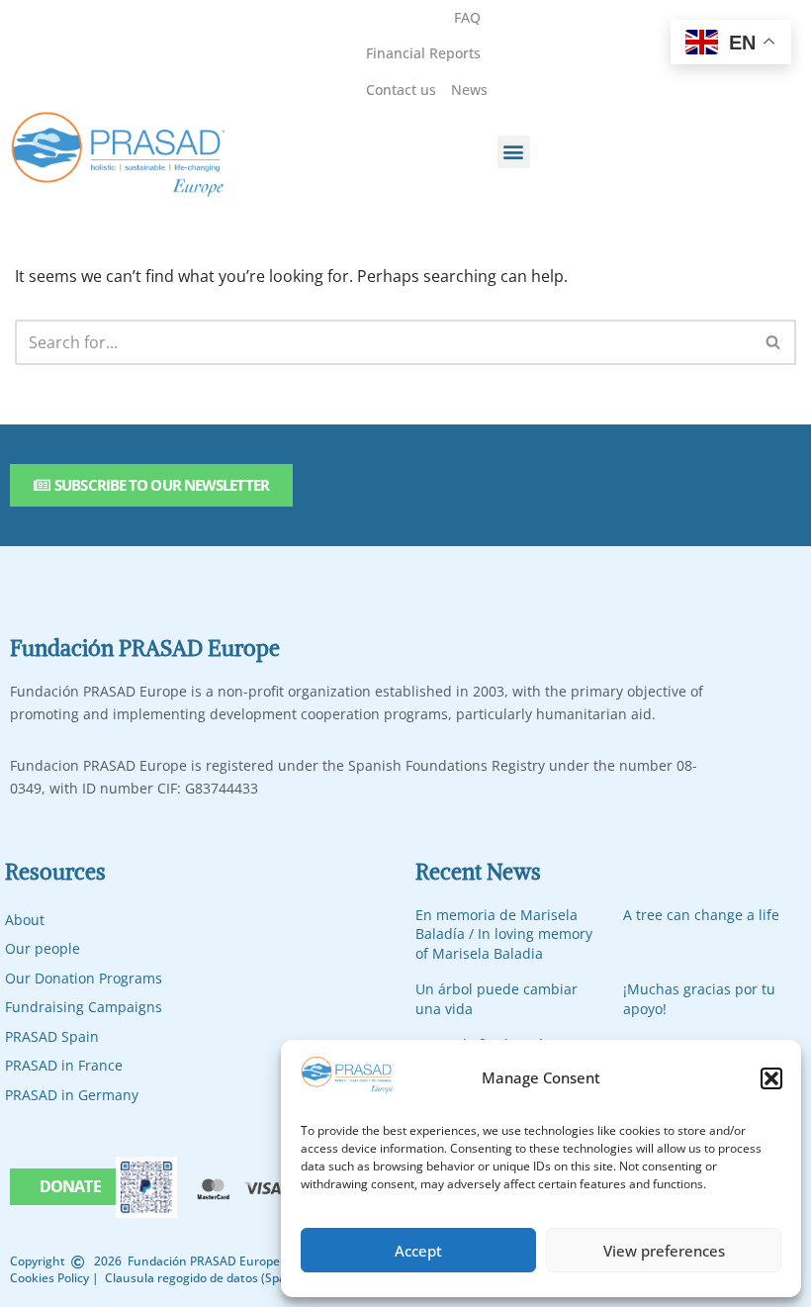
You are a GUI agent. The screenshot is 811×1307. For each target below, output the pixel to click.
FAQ (467, 17)
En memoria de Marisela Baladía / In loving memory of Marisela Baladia (503, 934)
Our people (42, 948)
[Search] (774, 342)
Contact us (401, 89)
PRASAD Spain (52, 1036)
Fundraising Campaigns (83, 1006)
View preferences (664, 1250)
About (25, 919)
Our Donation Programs (83, 978)
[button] (771, 1078)
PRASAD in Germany (71, 1094)
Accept (418, 1250)
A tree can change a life (701, 914)
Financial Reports (423, 53)
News (469, 89)
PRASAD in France (64, 1065)
